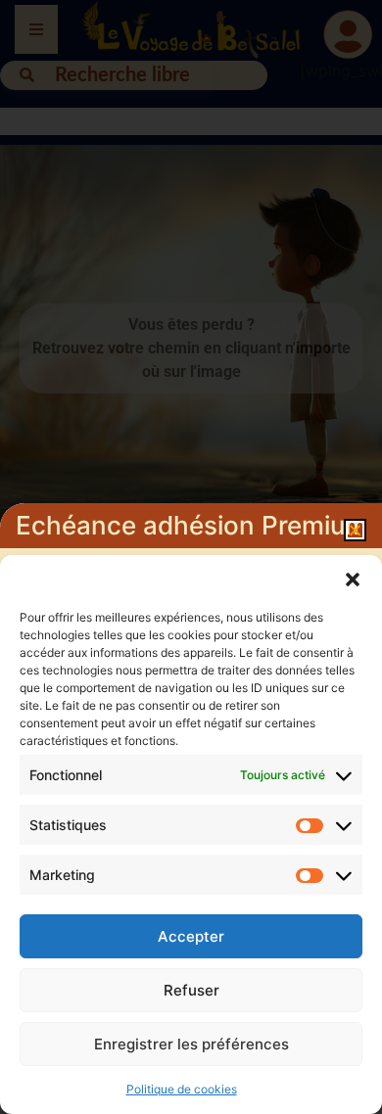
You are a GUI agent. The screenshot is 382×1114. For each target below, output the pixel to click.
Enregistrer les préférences (191, 1044)
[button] (352, 579)
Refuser (191, 990)
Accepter (191, 936)
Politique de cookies (181, 1089)
